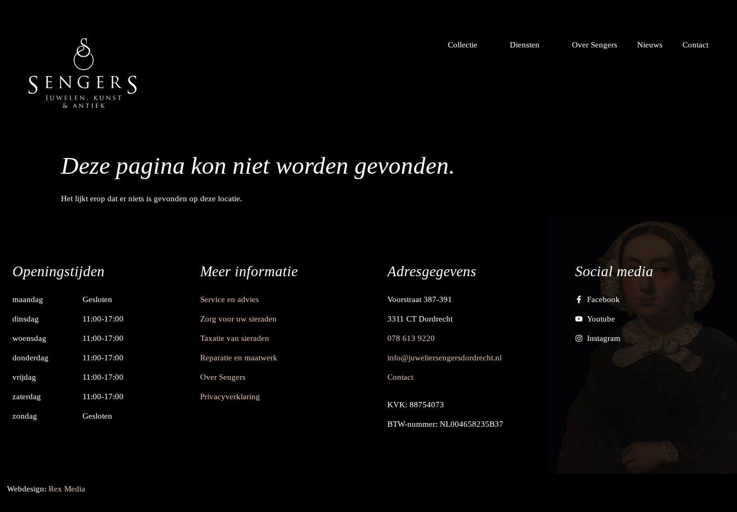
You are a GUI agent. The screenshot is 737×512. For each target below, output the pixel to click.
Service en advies (229, 299)
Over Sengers (222, 377)
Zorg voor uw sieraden (238, 319)
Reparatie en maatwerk (238, 357)
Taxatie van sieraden (234, 338)
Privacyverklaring (230, 396)
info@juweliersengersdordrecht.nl (444, 357)
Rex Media (67, 488)
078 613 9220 (411, 338)
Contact (400, 377)
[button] (468, 44)
